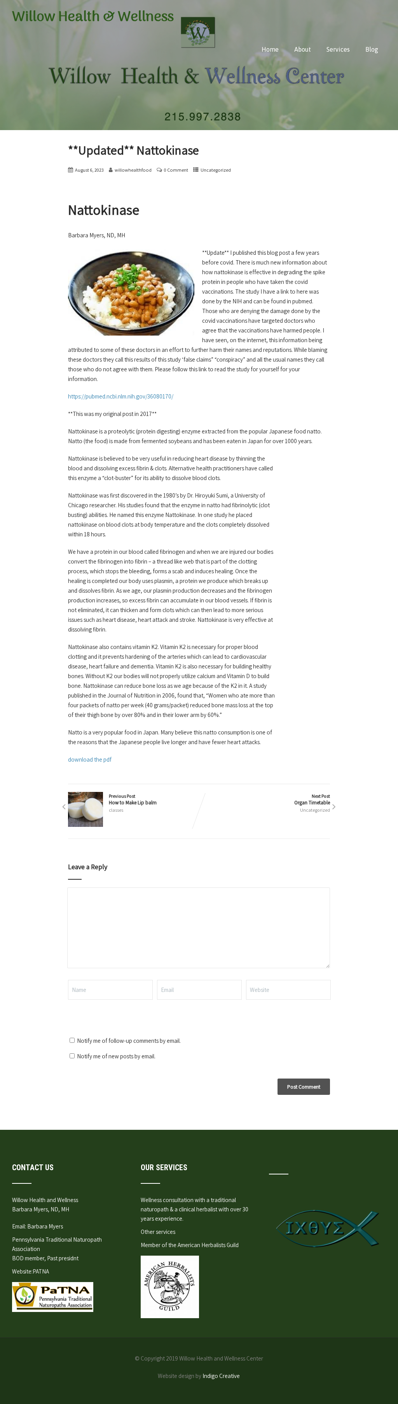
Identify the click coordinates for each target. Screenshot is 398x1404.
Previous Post (133, 799)
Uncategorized (216, 170)
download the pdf (90, 759)
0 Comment (176, 170)
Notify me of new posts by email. (116, 1056)
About (302, 49)
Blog (371, 49)
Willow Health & (93, 17)
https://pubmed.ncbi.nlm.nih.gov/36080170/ (120, 396)
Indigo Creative (221, 1376)
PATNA (41, 1271)
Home (270, 49)
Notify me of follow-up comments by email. (129, 1040)
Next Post (312, 799)
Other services (158, 1231)
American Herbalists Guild (208, 1245)
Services (338, 49)
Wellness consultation (167, 1200)
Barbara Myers (45, 1226)
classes (116, 810)
